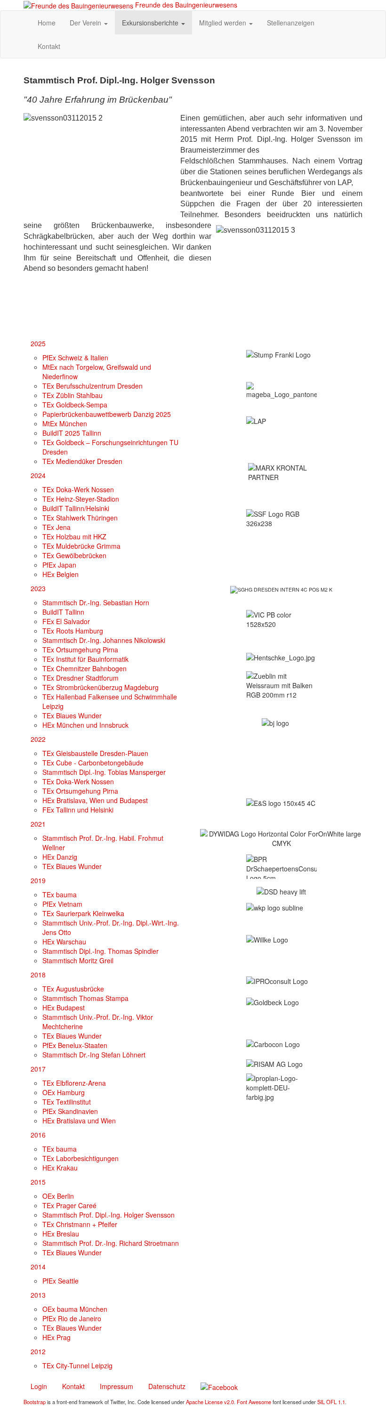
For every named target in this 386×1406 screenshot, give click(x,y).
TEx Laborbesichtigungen (80, 1158)
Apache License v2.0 (210, 1402)
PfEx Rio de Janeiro (71, 1318)
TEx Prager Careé (69, 1205)
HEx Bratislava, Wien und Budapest (95, 800)
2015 (38, 1182)
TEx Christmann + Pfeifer (79, 1224)
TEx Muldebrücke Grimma (81, 546)
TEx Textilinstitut (66, 1101)
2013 (38, 1295)
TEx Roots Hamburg (72, 630)
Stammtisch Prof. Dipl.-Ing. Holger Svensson (108, 1214)
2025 (38, 343)
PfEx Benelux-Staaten (74, 1045)
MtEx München (64, 423)
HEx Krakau (60, 1167)
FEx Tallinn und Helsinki (77, 809)
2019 (38, 880)
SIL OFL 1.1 (331, 1402)
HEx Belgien (60, 574)
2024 (38, 475)
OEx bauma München (74, 1309)
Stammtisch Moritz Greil (77, 960)
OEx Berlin (58, 1196)
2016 (38, 1134)
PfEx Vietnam (62, 904)
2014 (38, 1266)
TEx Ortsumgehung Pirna (80, 649)
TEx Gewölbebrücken (74, 555)
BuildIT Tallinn (63, 612)
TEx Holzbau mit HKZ (74, 536)
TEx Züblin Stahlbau (72, 395)
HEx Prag (56, 1337)
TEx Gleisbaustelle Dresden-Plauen (95, 753)
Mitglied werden (223, 22)
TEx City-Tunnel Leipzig (77, 1365)
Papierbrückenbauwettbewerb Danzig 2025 (106, 414)
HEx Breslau (60, 1233)
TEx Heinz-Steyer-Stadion (80, 499)
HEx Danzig (59, 856)
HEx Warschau (64, 941)
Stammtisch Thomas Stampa (85, 998)
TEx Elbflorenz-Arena (74, 1083)
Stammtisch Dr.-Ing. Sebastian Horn (95, 602)
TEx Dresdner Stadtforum (80, 678)
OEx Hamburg (63, 1092)
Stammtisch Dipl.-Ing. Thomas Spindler (100, 951)
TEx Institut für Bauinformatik (85, 659)
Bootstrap (35, 1402)
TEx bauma (59, 894)
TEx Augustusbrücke (73, 988)
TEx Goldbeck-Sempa (74, 404)
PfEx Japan (59, 564)
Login (39, 1386)
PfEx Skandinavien (70, 1111)
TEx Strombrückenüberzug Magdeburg (100, 687)
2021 (38, 824)
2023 (38, 588)
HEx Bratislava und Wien (79, 1120)
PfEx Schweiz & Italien (75, 357)
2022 (38, 739)
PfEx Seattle (60, 1280)
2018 (38, 974)
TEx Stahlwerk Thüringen (80, 517)
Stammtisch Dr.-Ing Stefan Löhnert (93, 1054)
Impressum (116, 1386)
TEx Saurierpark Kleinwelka (83, 913)
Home (47, 22)
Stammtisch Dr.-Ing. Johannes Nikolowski (103, 640)
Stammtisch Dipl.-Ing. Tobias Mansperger (104, 772)
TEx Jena (56, 527)
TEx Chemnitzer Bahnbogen (84, 668)
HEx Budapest (63, 1007)
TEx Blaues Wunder (72, 715)
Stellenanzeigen (290, 22)
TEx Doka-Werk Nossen (78, 489)
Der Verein (86, 22)
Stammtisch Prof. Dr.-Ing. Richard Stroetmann (110, 1243)
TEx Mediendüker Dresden (82, 461)
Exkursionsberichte (151, 22)
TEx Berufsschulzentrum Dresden (92, 385)
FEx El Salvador (66, 621)
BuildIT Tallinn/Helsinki (75, 508)
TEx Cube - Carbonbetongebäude (93, 762)
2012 (38, 1351)
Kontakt (49, 46)
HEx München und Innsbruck (85, 725)
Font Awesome (254, 1402)
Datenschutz (166, 1386)
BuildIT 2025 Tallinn (71, 433)
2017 (38, 1068)
